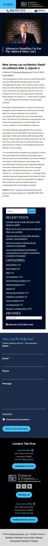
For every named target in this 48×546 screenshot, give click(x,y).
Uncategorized (12, 304)
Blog (8, 272)
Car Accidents (7, 75)
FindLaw (34, 541)
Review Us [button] (24, 494)
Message (7, 383)
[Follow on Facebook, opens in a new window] (18, 486)
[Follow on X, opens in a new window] (24, 486)
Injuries (9, 288)
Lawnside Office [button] (24, 466)
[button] (8, 4)
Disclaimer (7, 414)
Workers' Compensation (16, 308)
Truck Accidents (13, 300)
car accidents (33, 152)
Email (6, 358)
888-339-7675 (17, 10)
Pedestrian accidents (15, 296)
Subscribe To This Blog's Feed (20, 324)
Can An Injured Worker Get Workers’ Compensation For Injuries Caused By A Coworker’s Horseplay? (23, 252)
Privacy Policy (29, 537)
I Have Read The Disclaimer (18, 419)
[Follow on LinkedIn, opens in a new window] (29, 486)
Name (5, 345)
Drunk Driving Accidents (16, 280)
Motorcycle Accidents (15, 292)
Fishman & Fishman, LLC (22, 72)
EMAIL (41, 10)
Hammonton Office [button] (24, 519)
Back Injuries (11, 268)
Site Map (18, 537)
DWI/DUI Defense (13, 284)
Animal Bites (11, 264)
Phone (5, 371)
